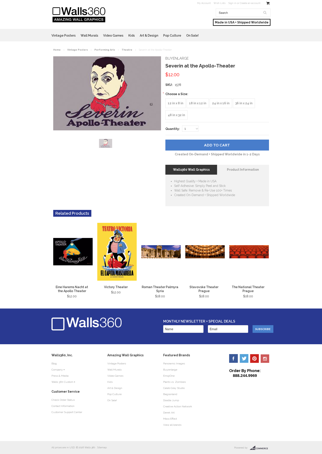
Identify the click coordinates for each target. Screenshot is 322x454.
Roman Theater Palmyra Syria (160, 289)
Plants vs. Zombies (174, 381)
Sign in (232, 3)
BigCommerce (260, 447)
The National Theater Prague (248, 289)
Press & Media (60, 375)
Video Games (113, 35)
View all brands (172, 424)
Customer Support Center (66, 412)
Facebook (233, 358)
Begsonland (170, 394)
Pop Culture (172, 35)
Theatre (127, 49)
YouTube (265, 358)
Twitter (244, 358)
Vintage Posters (63, 35)
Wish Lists (219, 3)
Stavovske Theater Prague (203, 289)
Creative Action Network (177, 406)
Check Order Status (63, 399)
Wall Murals (89, 35)
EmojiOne (169, 375)
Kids (131, 35)
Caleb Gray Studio (174, 388)
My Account (204, 3)
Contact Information (62, 406)
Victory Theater (116, 287)
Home (57, 49)
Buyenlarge (170, 369)
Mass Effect (170, 418)
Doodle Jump (171, 400)
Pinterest (254, 358)
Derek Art (169, 412)
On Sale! (192, 35)
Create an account (250, 3)
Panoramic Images (174, 363)
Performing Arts (104, 49)
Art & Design (149, 35)
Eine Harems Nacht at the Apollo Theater (72, 289)
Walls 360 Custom (62, 381)
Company (57, 369)
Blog (54, 363)
